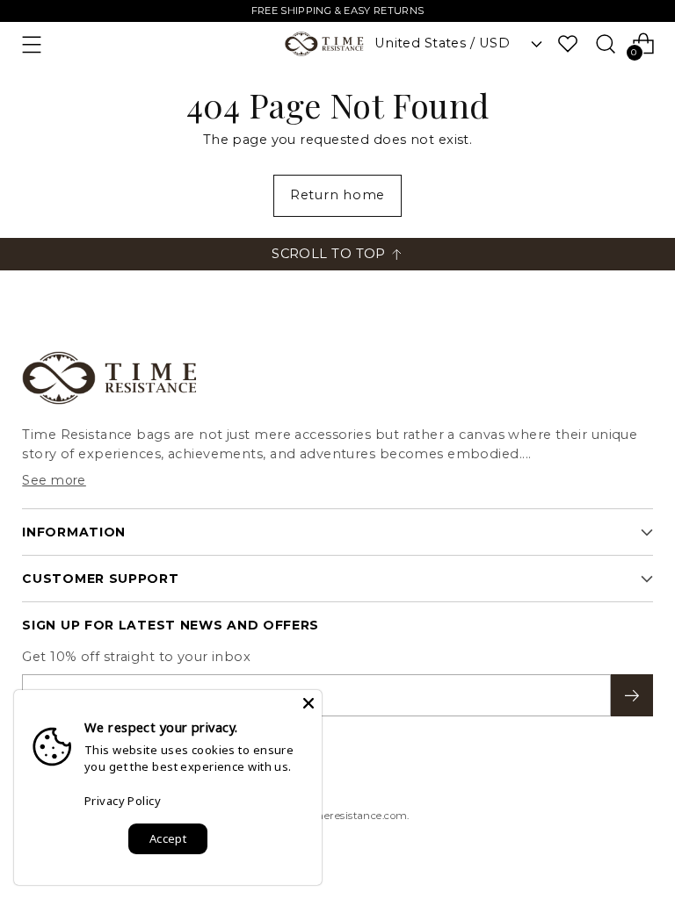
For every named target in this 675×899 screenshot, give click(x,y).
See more (54, 480)
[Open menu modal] (31, 44)
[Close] (308, 703)
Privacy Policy (122, 801)
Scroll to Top (329, 254)
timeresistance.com (357, 815)
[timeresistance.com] (324, 44)
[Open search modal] (606, 43)
